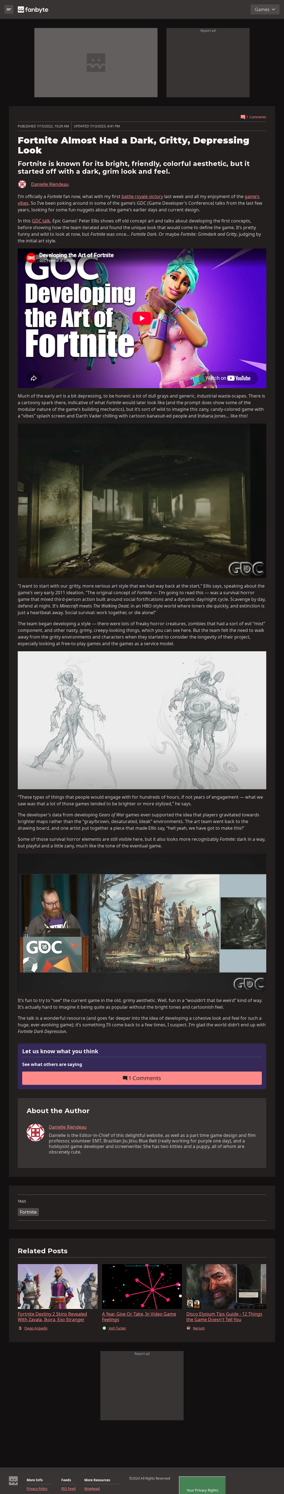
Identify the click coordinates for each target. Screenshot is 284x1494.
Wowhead (92, 1489)
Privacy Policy (37, 1489)
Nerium (199, 1328)
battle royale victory (142, 196)
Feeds (66, 1480)
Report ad (208, 30)
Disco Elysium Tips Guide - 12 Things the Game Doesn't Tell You (224, 1316)
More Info (35, 1480)
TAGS (22, 1201)
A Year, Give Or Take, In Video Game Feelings (139, 1316)
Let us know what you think (60, 1051)
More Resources (97, 1480)
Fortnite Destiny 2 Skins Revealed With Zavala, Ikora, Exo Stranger (52, 1316)
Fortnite (28, 1212)
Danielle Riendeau (50, 184)
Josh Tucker (117, 1328)
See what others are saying (52, 1064)
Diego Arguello (35, 1328)
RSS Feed (68, 1489)
